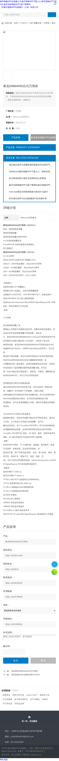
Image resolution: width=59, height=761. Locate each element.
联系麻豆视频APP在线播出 (43, 138)
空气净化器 (7, 703)
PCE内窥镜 (7, 699)
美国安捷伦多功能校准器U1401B (25, 675)
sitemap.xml (36, 755)
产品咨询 (15, 137)
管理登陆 (26, 755)
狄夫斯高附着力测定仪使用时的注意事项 (27, 178)
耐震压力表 (44, 695)
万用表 (46, 23)
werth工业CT (32, 695)
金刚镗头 (6, 695)
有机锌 (45, 699)
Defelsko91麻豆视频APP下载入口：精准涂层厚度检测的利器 (31, 171)
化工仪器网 (16, 755)
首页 (16, 23)
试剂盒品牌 (19, 703)
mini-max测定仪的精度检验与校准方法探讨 (28, 192)
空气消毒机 (35, 699)
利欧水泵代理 (18, 695)
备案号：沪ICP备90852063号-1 (31, 751)
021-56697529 (54, 564)
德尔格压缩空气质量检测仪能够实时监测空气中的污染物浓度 (31, 165)
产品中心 (24, 23)
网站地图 (4, 759)
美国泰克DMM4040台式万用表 (24, 671)
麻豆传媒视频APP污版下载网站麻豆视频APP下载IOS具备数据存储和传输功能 (31, 185)
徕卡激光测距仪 (21, 699)
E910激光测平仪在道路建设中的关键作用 (28, 198)
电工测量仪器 (35, 23)
